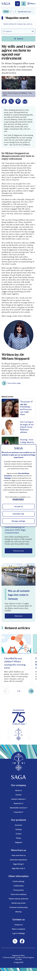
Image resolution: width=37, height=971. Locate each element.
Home (6, 11)
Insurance (18, 825)
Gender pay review (18, 903)
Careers (18, 795)
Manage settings (18, 521)
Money (18, 838)
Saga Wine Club (18, 868)
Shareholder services (18, 808)
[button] (6, 691)
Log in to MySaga (18, 933)
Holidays (18, 829)
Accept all (18, 507)
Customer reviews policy (18, 907)
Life (4, 22)
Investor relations (18, 799)
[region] (18, 485)
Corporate (18, 812)
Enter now (18, 616)
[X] (15, 941)
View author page (14, 383)
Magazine (18, 842)
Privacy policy (18, 890)
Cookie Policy (18, 499)
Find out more (18, 551)
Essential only (18, 514)
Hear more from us (18, 855)
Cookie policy (18, 886)
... (13, 12)
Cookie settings (18, 881)
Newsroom (18, 803)
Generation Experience (18, 860)
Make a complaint (18, 929)
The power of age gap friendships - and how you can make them (26, 408)
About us (18, 790)
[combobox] (18, 24)
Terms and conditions (18, 894)
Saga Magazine (8, 17)
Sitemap (18, 912)
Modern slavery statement (18, 899)
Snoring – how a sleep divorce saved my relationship (27, 443)
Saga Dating (18, 864)
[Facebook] (22, 941)
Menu (32, 4)
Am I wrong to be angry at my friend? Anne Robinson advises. (27, 427)
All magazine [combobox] (7, 31)
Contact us (18, 925)
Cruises (18, 834)
